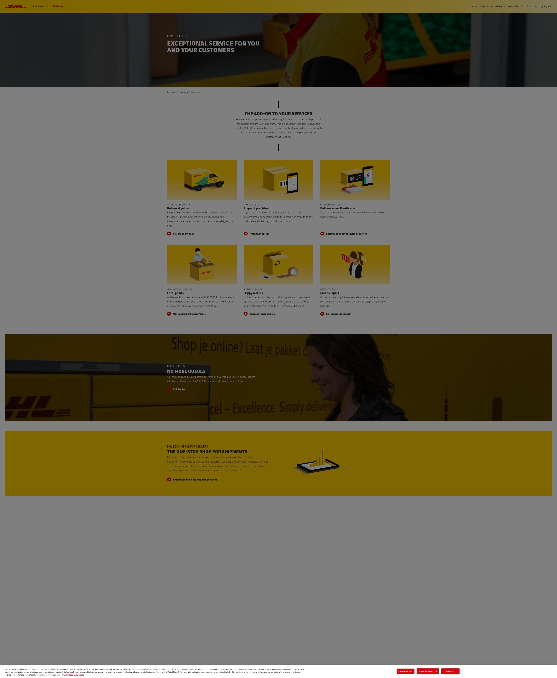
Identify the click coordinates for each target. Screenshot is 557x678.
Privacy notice (67, 675)
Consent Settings (405, 671)
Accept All (450, 671)
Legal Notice (79, 675)
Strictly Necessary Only (427, 671)
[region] (278, 671)
